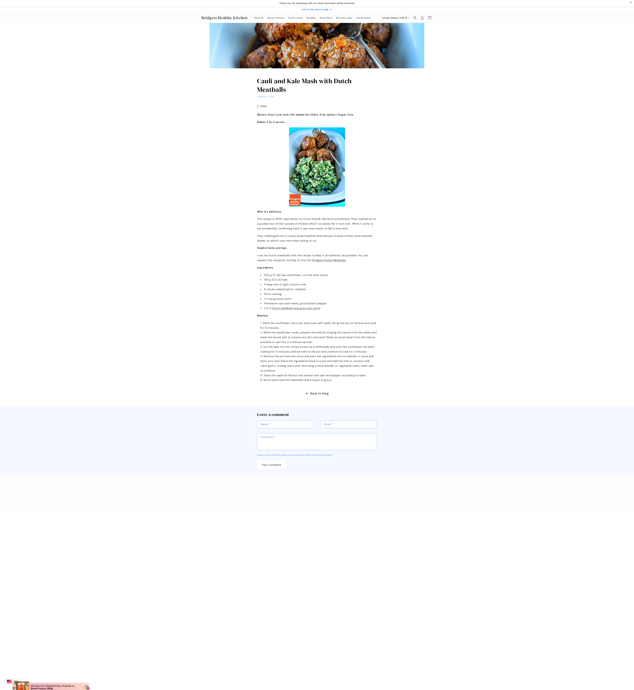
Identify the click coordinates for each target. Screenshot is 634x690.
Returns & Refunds (212, 590)
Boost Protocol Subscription (217, 602)
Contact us (285, 538)
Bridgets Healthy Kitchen (221, 686)
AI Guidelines (209, 636)
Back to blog (319, 393)
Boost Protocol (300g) (42, 677)
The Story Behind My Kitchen (296, 549)
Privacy (205, 619)
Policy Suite (208, 578)
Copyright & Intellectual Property (220, 625)
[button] (415, 17)
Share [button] (263, 106)
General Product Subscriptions (219, 607)
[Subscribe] (343, 500)
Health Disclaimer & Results (217, 613)
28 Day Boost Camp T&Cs (216, 596)
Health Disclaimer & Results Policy (357, 617)
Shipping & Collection (213, 584)
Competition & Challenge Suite (219, 631)
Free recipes (286, 543)
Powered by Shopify (242, 686)
